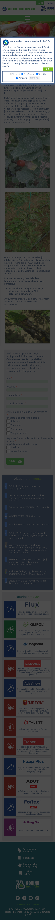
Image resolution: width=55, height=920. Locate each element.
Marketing (22, 78)
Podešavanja (29, 74)
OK (47, 69)
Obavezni (16, 74)
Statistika (42, 74)
